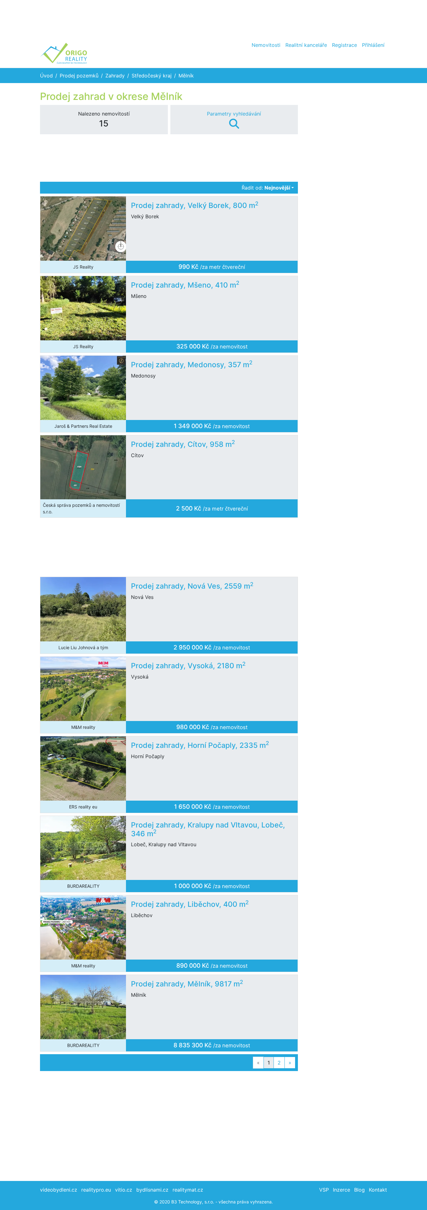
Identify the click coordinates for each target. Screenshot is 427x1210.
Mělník (186, 75)
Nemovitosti (266, 45)
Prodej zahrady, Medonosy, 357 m (192, 364)
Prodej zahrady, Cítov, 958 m (183, 444)
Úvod (46, 75)
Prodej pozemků (79, 75)
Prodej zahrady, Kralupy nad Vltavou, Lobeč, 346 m (208, 829)
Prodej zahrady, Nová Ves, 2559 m (192, 586)
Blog (359, 1190)
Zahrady (115, 75)
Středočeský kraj (152, 75)
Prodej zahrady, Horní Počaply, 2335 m (200, 745)
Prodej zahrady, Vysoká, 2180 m (188, 665)
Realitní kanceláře (306, 45)
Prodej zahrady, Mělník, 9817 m (187, 984)
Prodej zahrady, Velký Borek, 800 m (195, 205)
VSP (324, 1190)
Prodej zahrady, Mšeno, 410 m (185, 285)
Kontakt (378, 1190)
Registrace (344, 45)
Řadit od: (266, 188)
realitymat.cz (188, 1190)
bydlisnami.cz (152, 1190)
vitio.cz (123, 1190)
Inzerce (341, 1190)
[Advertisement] (213, 18)
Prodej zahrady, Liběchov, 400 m (190, 904)
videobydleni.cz (58, 1190)
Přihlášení (373, 45)
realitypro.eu (96, 1190)
